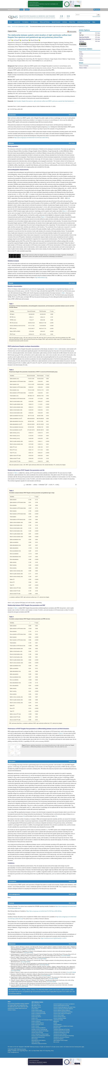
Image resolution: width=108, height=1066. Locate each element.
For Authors (25, 22)
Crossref (28, 949)
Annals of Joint (34, 1018)
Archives (65, 22)
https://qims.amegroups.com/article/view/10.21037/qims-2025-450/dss (44, 911)
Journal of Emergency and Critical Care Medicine (64, 1004)
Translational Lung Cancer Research (61, 1037)
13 (56, 816)
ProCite (81, 56)
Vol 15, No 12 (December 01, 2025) (20, 26)
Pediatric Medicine (57, 1024)
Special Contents (56, 22)
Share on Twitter (83, 68)
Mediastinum (56, 1021)
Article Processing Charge (83, 22)
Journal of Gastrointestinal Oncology (61, 1005)
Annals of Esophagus (36, 1015)
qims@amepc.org (15, 1052)
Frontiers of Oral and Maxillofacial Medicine (40, 1035)
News (94, 22)
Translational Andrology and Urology (61, 1032)
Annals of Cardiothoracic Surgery (38, 1013)
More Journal (56, 1042)
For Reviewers (34, 22)
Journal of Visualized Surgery (59, 1018)
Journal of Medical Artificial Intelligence (61, 1010)
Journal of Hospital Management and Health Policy (64, 1007)
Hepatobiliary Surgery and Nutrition (39, 1043)
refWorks (81, 60)
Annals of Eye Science (36, 1016)
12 (24, 816)
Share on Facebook (83, 66)
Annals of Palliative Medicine (37, 1023)
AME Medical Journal (36, 1005)
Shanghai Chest (56, 1027)
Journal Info (17, 22)
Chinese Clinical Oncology (37, 1032)
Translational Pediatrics (58, 1038)
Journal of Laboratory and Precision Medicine (63, 1008)
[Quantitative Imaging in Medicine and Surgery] (39, 16)
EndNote (81, 54)
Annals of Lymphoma (35, 1021)
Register (27, 9)
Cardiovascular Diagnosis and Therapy (39, 1030)
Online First (72, 22)
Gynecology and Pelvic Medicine (38, 1040)
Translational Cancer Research (60, 1034)
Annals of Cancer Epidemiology (38, 1011)
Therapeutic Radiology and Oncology (61, 1029)
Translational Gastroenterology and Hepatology (63, 1035)
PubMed (32, 949)
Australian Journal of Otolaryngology (39, 1029)
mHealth (55, 1023)
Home (10, 22)
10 (29, 194)
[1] (76, 484)
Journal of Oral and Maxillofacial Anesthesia (62, 1011)
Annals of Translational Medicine (38, 1027)
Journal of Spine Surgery (58, 1015)
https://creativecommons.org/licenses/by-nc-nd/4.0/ (53, 938)
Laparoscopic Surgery (58, 1019)
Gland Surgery (34, 1038)
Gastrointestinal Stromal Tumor (38, 1037)
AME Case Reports (35, 1004)
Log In (21, 9)
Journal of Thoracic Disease (59, 1016)
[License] (84, 43)
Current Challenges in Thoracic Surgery (40, 1034)
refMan (80, 58)
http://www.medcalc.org (41, 277)
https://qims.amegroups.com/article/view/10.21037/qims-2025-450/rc (31, 137)
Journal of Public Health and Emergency (62, 1013)
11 (41, 777)
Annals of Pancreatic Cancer (37, 1024)
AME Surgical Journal (36, 1007)
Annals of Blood (34, 1008)
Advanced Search (96, 16)
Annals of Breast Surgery (36, 1010)
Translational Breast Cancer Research (61, 1030)
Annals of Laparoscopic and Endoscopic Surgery (41, 1019)
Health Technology (35, 1042)
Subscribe (97, 9)
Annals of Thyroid (35, 1026)
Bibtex (80, 52)
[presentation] (41, 485)
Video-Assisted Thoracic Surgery (60, 1040)
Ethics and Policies (44, 22)
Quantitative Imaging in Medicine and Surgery (63, 1026)
